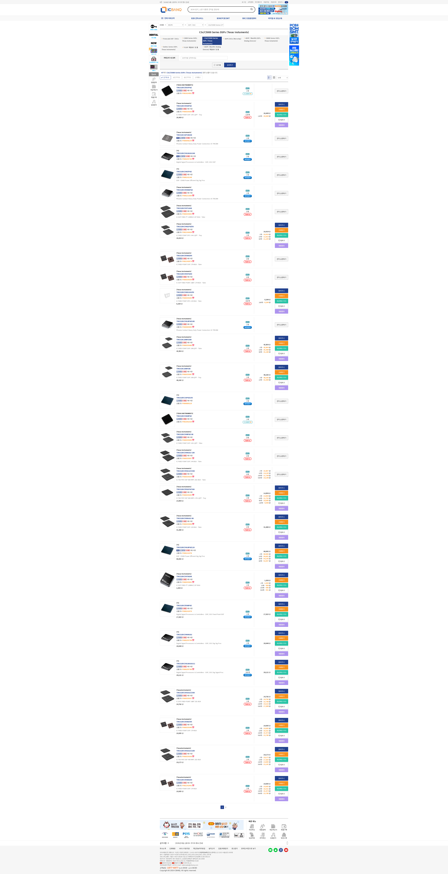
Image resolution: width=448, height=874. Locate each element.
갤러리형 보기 (274, 77)
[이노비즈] (198, 835)
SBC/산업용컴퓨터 (249, 18)
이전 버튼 (287, 842)
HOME (162, 25)
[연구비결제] (186, 835)
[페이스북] (281, 850)
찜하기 (282, 120)
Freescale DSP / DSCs (171, 39)
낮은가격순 (176, 77)
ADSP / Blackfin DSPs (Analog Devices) (252, 39)
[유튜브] (286, 850)
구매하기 (281, 109)
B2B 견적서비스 (197, 18)
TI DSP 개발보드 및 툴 (191, 47)
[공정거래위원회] (165, 835)
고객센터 (250, 2)
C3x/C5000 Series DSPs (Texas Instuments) (210, 41)
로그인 (244, 2)
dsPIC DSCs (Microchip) (233, 39)
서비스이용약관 (184, 848)
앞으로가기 (286, 13)
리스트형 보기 (269, 77)
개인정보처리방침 (199, 848)
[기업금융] (239, 835)
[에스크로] (224, 835)
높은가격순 (187, 77)
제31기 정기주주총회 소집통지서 (173, 2)
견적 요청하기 (281, 91)
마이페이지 (258, 2)
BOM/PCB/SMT (223, 18)
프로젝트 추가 (281, 115)
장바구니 (282, 2)
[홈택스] (175, 835)
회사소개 (163, 848)
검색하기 (230, 65)
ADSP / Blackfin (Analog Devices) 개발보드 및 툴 (212, 48)
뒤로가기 (283, 13)
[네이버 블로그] (270, 850)
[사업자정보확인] (204, 852)
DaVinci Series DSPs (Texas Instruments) (169, 48)
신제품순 (198, 77)
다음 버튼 (287, 843)
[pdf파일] (193, 93)
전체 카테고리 (169, 18)
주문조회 (273, 2)
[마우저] (210, 835)
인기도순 (166, 77)
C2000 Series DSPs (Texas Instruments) (189, 39)
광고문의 (235, 848)
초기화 (218, 65)
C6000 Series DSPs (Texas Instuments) (272, 39)
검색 (251, 9)
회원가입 (266, 2)
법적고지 (212, 848)
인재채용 (172, 848)
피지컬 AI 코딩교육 (275, 18)
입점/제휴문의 (223, 848)
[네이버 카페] (276, 850)
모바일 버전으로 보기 (248, 848)
